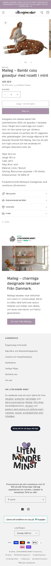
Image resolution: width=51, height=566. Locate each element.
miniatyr (29, 406)
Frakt (16, 85)
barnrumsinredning (14, 402)
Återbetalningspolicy (22, 555)
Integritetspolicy (39, 555)
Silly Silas (38, 402)
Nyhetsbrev (10, 363)
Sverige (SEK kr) (24, 533)
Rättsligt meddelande (27, 563)
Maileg (29, 402)
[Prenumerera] (43, 499)
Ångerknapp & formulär (16, 345)
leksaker (9, 399)
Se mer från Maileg (21, 321)
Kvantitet (5, 89)
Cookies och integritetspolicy (18, 357)
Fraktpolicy (25, 559)
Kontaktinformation (39, 559)
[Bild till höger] (31, 62)
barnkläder (31, 399)
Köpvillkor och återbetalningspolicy (21, 351)
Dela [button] (7, 222)
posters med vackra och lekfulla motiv (24, 409)
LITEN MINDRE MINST (24, 552)
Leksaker (9, 413)
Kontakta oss (11, 374)
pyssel (18, 413)
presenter (19, 399)
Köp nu (25, 111)
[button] (3, 12)
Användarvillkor (12, 559)
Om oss (8, 380)
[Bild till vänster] (20, 62)
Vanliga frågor (11, 368)
